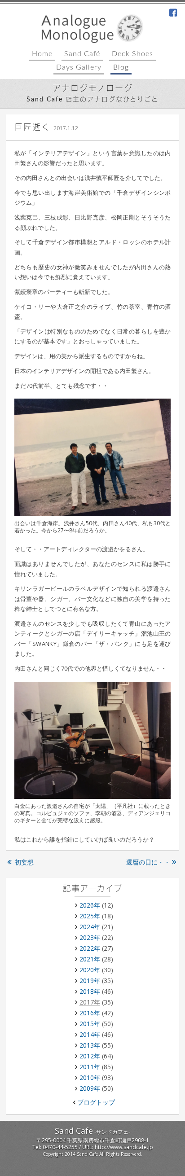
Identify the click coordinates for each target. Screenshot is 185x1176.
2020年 (89, 969)
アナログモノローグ (93, 89)
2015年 (89, 1023)
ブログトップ (96, 1102)
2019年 (89, 980)
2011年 (89, 1066)
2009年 (89, 1088)
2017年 (89, 1002)
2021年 (89, 959)
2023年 (89, 937)
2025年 (89, 916)
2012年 (89, 1056)
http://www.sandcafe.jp (124, 1147)
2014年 (89, 1034)
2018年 (89, 991)
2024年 (89, 926)
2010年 (89, 1077)
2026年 (89, 905)
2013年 (89, 1045)
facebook (173, 13)
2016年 (89, 1013)
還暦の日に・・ (148, 862)
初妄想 (24, 862)
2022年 (89, 948)
